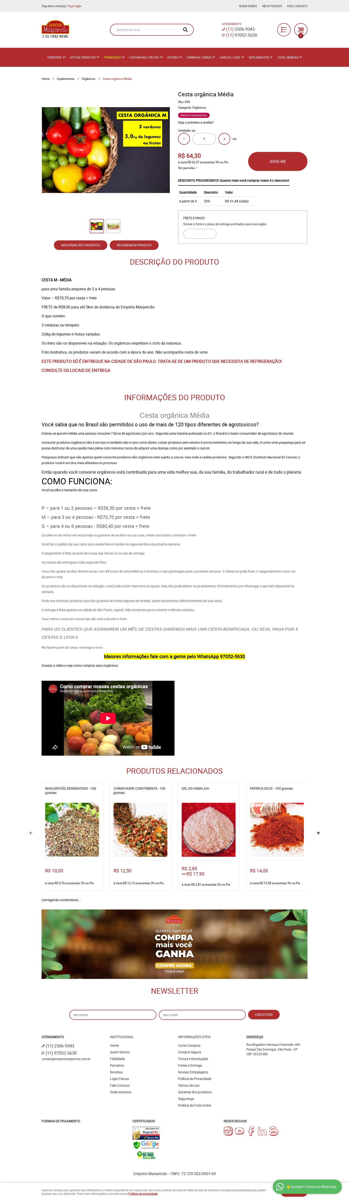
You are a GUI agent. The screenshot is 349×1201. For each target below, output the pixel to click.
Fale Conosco (297, 6)
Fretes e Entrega (190, 1065)
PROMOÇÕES (112, 57)
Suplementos (259, 57)
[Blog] (273, 1131)
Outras (172, 57)
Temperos (54, 57)
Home (114, 1045)
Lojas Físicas (119, 1078)
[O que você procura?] (185, 30)
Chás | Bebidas (287, 57)
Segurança (186, 1098)
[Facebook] (250, 1131)
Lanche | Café (230, 57)
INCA (249, 457)
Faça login (74, 6)
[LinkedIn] (262, 1131)
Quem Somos (248, 6)
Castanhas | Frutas (144, 57)
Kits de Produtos (82, 57)
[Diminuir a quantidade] (184, 139)
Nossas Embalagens (193, 1072)
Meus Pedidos (272, 6)
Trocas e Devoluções (193, 1058)
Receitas (116, 1072)
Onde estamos (120, 1092)
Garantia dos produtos (195, 1092)
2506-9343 (240, 29)
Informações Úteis (194, 1037)
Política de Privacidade (194, 1078)
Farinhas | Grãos (199, 57)
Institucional (122, 1037)
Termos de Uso (189, 1085)
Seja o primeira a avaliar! (196, 122)
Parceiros (117, 1065)
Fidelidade (117, 1058)
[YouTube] (239, 1131)
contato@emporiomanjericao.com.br (66, 1059)
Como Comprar (189, 1045)
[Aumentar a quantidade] (224, 139)
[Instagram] (228, 1131)
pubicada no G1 (200, 433)
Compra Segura (189, 1052)
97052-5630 (241, 35)
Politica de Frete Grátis (194, 1105)
